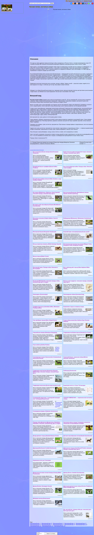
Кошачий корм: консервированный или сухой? (76, 231)
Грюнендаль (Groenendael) (40, 294)
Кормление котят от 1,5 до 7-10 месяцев (74, 385)
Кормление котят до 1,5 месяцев (42, 460)
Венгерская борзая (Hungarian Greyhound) (44, 231)
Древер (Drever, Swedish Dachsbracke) (73, 472)
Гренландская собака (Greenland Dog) (73, 294)
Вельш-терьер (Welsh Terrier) (41, 256)
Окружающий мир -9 (69, 524)
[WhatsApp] (88, 3)
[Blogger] (77, 3)
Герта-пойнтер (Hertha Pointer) (41, 344)
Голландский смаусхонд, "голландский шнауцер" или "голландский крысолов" (46, 398)
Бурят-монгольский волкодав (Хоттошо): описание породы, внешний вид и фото (77, 152)
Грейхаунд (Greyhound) (69, 370)
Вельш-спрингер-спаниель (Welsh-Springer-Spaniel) (47, 244)
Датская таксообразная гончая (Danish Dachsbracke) (77, 435)
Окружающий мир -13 (59, 525)
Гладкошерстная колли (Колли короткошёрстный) (46, 385)
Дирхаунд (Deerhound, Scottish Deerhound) (44, 448)
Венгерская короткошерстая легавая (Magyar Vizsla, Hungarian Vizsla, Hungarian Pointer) (77, 244)
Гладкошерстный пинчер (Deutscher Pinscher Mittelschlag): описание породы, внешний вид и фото (46, 372)
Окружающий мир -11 (35, 525)
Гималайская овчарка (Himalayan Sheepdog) (45, 332)
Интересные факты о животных (80, 1)
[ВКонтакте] (71, 3)
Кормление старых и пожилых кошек (73, 306)
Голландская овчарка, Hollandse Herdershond (45, 411)
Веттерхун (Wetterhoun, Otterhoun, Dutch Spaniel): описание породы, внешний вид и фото (46, 193)
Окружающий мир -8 (58, 524)
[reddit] (81, 3)
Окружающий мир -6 (35, 524)
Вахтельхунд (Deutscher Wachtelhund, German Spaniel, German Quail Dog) (76, 193)
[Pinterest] (92, 3)
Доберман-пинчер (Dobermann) (41, 498)
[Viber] (87, 3)
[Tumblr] (85, 3)
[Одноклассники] (73, 3)
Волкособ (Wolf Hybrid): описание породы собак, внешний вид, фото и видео (46, 281)
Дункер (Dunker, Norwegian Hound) (42, 486)
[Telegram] (90, 3)
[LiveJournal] (83, 3)
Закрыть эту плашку (51, 533)
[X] (75, 3)
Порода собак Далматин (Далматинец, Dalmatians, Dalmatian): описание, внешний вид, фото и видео (46, 423)
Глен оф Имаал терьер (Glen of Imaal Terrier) (45, 320)
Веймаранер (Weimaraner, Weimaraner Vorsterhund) (77, 218)
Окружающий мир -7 (46, 524)
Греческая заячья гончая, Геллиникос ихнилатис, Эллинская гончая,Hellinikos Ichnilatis (76, 423)
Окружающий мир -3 (58, 523)
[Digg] (79, 3)
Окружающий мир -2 (46, 523)
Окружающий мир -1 (35, 523)
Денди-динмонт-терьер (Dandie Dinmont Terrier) (46, 435)
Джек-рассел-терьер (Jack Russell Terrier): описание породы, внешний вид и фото (77, 448)
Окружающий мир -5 (81, 523)
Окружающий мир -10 (81, 524)
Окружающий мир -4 (69, 523)
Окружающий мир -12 (47, 525)
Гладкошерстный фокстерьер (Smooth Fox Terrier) (77, 332)
